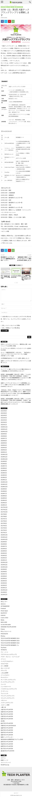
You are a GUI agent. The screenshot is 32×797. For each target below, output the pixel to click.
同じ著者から (19, 265)
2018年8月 (4, 491)
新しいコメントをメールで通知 (11, 325)
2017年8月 (4, 516)
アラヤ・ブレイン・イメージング (10, 656)
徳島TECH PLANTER (7, 718)
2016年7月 (4, 546)
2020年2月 (4, 450)
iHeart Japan (4, 610)
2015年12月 (4, 562)
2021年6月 (4, 413)
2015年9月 (4, 569)
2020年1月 (4, 452)
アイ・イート (4, 652)
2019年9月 (4, 461)
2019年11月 (4, 456)
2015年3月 (4, 583)
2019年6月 (4, 468)
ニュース (3, 684)
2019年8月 (4, 463)
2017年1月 (4, 532)
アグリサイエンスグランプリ (9, 654)
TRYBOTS (4, 649)
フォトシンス (4, 693)
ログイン (3, 758)
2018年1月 (4, 505)
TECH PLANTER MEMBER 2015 (10, 640)
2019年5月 (4, 470)
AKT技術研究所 (5, 606)
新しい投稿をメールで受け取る (11, 328)
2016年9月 (4, 541)
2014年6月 (4, 592)
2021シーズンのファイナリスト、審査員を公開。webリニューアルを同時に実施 (5, 277)
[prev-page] (15, 282)
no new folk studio (6, 624)
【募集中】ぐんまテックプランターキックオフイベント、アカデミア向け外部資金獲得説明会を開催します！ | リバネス (16, 402)
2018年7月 (4, 493)
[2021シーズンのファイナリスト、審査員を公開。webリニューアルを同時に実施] (5, 271)
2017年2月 (4, 530)
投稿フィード (4, 760)
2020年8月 (4, 436)
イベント (3, 659)
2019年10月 (4, 459)
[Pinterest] (9, 21)
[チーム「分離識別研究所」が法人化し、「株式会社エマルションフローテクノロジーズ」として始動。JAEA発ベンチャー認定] (26, 271)
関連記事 (12, 265)
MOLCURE (4, 622)
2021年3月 (4, 420)
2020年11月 (4, 429)
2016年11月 (4, 537)
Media (2, 620)
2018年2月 (4, 502)
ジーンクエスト (5, 675)
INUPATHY (4, 613)
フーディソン (4, 691)
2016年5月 (4, 551)
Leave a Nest (4, 617)
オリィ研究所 (4, 666)
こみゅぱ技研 (4, 672)
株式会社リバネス (20, 779)
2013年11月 (4, 594)
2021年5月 (4, 415)
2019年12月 (4, 454)
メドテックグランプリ (7, 702)
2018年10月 (4, 486)
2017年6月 (4, 521)
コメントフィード (6, 762)
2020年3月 (4, 447)
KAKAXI (3, 615)
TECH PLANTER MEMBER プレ (10, 645)
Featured (3, 608)
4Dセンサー (4, 601)
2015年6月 (4, 576)
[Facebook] (2, 21)
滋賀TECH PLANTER (7, 728)
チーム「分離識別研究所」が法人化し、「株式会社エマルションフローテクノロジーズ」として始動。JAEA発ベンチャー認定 (26, 277)
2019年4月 (4, 473)
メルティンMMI (5, 705)
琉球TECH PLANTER (7, 732)
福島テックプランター (7, 737)
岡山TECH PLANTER (7, 714)
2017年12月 (4, 507)
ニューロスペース (6, 686)
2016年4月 (4, 553)
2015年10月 (4, 567)
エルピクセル (4, 663)
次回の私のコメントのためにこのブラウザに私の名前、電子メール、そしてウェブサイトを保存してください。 (16, 319)
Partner (3, 629)
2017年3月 (4, 528)
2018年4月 (4, 500)
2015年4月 (4, 580)
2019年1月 (4, 479)
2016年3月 (4, 555)
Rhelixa (3, 636)
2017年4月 (4, 525)
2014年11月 (4, 590)
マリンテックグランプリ (7, 695)
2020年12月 (4, 427)
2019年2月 (4, 477)
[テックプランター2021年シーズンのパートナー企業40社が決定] (16, 271)
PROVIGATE (4, 633)
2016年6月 (4, 548)
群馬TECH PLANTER (7, 741)
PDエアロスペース (6, 631)
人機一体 (3, 707)
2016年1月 (4, 560)
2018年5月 (4, 498)
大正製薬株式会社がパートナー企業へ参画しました (15, 358)
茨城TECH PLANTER (7, 744)
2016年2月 (4, 557)
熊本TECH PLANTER (7, 730)
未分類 (3, 721)
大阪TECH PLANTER (7, 709)
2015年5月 (4, 578)
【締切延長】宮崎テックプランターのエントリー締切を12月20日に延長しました (24, 258)
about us (3, 604)
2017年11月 (4, 509)
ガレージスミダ (5, 668)
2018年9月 (4, 489)
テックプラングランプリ (7, 682)
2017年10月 (4, 512)
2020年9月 (4, 433)
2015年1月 (4, 587)
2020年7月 (4, 438)
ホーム (2, 5)
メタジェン (4, 700)
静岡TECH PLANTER (7, 746)
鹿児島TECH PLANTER (7, 751)
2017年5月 (4, 523)
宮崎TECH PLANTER (7, 711)
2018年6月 (4, 495)
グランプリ (4, 670)
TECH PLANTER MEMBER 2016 (10, 643)
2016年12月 (4, 535)
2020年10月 (4, 431)
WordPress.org (5, 764)
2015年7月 (4, 574)
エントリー (4, 369)
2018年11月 (4, 484)
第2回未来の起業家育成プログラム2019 (12, 739)
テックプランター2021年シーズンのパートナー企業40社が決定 (16, 276)
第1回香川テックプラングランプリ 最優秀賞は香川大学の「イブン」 (8, 258)
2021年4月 (4, 417)
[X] (5, 21)
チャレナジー (4, 677)
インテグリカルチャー (7, 661)
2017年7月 (4, 518)
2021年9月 (4, 411)
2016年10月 (4, 539)
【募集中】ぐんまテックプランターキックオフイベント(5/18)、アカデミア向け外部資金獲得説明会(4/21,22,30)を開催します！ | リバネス (16, 393)
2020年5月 (4, 443)
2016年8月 (4, 544)
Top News (6, 5)
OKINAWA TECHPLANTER (8, 627)
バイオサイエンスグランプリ (9, 689)
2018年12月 (4, 482)
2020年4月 (4, 445)
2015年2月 (4, 585)
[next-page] (17, 282)
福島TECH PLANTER (7, 734)
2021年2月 (4, 422)
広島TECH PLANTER (7, 716)
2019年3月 (4, 475)
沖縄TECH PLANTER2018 (8, 725)
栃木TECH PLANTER (7, 723)
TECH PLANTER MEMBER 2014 (10, 638)
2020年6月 (4, 440)
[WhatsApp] (13, 21)
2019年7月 (4, 466)
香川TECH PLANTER (7, 748)
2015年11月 (4, 564)
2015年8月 (4, 571)
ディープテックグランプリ (8, 679)
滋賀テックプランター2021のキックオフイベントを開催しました (16, 361)
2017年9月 (4, 514)
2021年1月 (4, 424)
